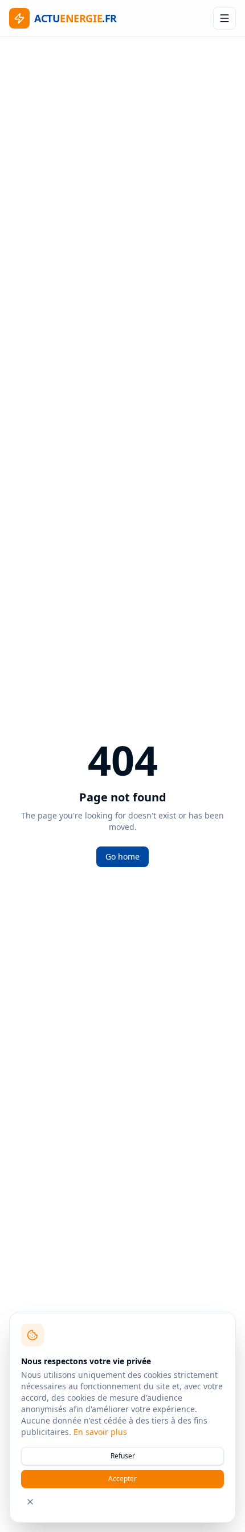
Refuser (123, 1456)
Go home (122, 856)
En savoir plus (100, 1431)
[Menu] (224, 18)
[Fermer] (30, 1502)
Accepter (122, 1478)
